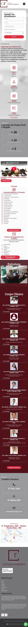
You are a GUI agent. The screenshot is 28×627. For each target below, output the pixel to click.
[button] (24, 4)
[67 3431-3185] (14, 484)
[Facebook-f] (6, 615)
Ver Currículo (6, 311)
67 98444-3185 (14, 500)
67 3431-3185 (14, 488)
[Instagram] (2, 615)
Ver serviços (14, 117)
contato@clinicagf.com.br (14, 511)
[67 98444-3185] (14, 496)
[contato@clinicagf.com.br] (14, 508)
